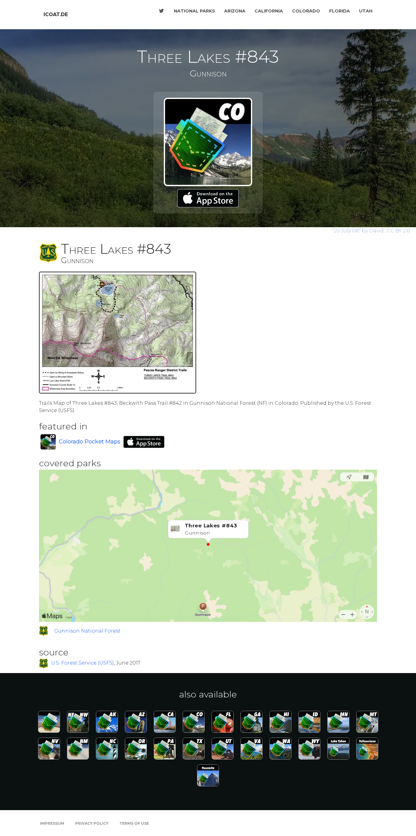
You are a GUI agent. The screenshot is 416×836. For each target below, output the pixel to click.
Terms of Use (134, 823)
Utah (365, 11)
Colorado (306, 11)
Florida (339, 11)
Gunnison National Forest (87, 631)
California (269, 11)
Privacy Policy (91, 823)
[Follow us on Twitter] (161, 11)
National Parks (194, 11)
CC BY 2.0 (398, 231)
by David (358, 231)
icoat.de (56, 14)
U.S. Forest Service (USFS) (82, 663)
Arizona (234, 11)
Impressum (52, 823)
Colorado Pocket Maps (89, 441)
